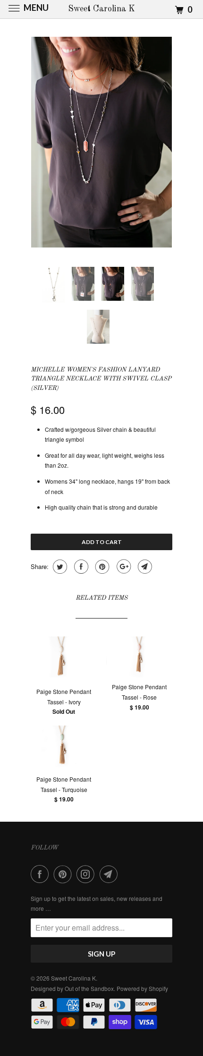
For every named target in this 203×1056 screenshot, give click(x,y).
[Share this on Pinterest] (101, 567)
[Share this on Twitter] (59, 567)
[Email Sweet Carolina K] (110, 874)
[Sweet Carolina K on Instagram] (87, 874)
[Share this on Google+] (122, 567)
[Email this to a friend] (143, 567)
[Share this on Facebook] (80, 567)
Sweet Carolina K (73, 978)
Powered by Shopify (142, 988)
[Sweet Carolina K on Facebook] (41, 874)
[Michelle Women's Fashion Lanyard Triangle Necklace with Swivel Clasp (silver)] (101, 142)
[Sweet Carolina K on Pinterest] (65, 874)
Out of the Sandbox (89, 988)
